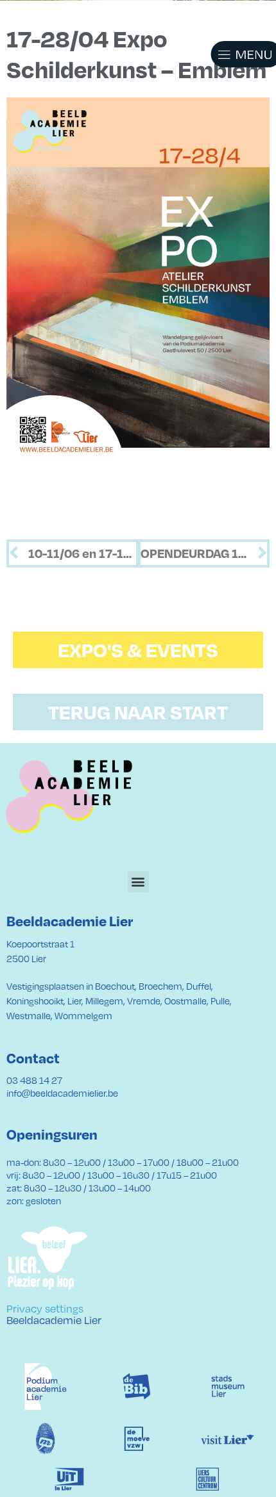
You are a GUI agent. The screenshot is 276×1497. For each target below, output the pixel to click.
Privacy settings (44, 1308)
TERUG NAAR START (138, 711)
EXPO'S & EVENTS (138, 649)
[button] (231, 54)
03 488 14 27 (34, 1080)
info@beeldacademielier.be (62, 1092)
